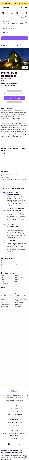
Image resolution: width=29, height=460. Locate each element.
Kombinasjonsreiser (6, 293)
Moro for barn (4, 306)
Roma (2, 281)
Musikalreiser (18, 306)
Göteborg (17, 283)
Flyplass (6, 94)
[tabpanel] (14, 30)
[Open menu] (26, 7)
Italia (16, 262)
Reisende (5, 32)
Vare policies (14, 408)
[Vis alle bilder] (25, 67)
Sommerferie (4, 289)
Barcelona (3, 279)
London (17, 279)
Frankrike (3, 265)
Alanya (2, 275)
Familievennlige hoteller (7, 304)
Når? (4, 27)
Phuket (16, 281)
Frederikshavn (4, 283)
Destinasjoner (14, 425)
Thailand (3, 269)
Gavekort (14, 438)
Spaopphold (18, 304)
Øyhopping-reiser (19, 293)
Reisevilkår (14, 411)
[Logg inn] (22, 7)
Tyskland (3, 267)
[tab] (3, 15)
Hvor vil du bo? (6, 21)
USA (16, 269)
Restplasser (4, 291)
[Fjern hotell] (26, 22)
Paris (2, 277)
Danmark (17, 260)
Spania (2, 260)
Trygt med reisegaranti (15, 422)
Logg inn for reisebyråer (14, 414)
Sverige (16, 267)
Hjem (3, 45)
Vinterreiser (17, 289)
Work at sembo (14, 419)
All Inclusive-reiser (19, 291)
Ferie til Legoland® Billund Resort (21, 296)
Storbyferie (3, 299)
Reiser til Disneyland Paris (7, 295)
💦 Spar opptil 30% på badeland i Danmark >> (14, 3)
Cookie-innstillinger (16, 444)
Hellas (16, 265)
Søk (14, 38)
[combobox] (13, 23)
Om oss (14, 405)
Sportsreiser (4, 302)
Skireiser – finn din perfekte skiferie (21, 300)
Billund (16, 275)
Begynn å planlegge (14, 98)
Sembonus (14, 430)
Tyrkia (2, 262)
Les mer (3, 139)
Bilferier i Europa (19, 302)
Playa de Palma (18, 277)
